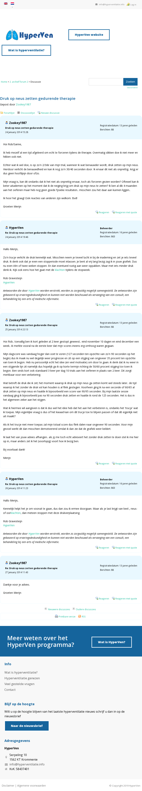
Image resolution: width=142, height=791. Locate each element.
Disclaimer (8, 785)
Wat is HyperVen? (111, 642)
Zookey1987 (23, 104)
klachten (60, 270)
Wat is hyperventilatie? (26, 50)
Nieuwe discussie (50, 112)
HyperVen (16, 228)
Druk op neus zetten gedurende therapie (29, 127)
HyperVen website (89, 35)
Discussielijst (28, 112)
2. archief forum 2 (19, 81)
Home (4, 81)
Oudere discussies (86, 609)
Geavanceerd (132, 87)
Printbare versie (67, 616)
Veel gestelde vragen (19, 684)
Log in (133, 4)
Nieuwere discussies (59, 609)
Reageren (104, 212)
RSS (84, 616)
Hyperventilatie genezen (22, 678)
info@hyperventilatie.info (111, 4)
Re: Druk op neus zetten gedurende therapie (31, 232)
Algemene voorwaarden (31, 785)
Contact (10, 689)
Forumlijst (9, 112)
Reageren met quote (126, 212)
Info (7, 664)
